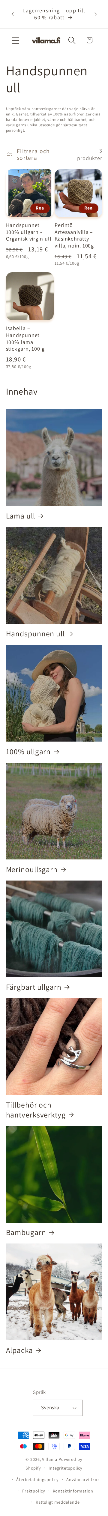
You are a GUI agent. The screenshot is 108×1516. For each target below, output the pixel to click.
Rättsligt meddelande (58, 1502)
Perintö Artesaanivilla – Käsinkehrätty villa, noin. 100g (74, 235)
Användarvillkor (82, 1479)
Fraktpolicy (33, 1491)
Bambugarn (26, 1232)
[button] (15, 40)
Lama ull (20, 516)
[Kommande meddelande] (95, 14)
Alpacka (19, 1350)
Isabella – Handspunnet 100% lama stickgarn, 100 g (25, 338)
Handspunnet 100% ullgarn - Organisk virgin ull (29, 232)
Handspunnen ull (35, 633)
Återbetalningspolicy (37, 1479)
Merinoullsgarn (32, 869)
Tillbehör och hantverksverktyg (36, 1109)
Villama (49, 1459)
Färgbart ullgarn (34, 987)
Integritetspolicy (65, 1468)
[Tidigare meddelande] (12, 14)
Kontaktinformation (73, 1491)
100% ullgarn (28, 751)
